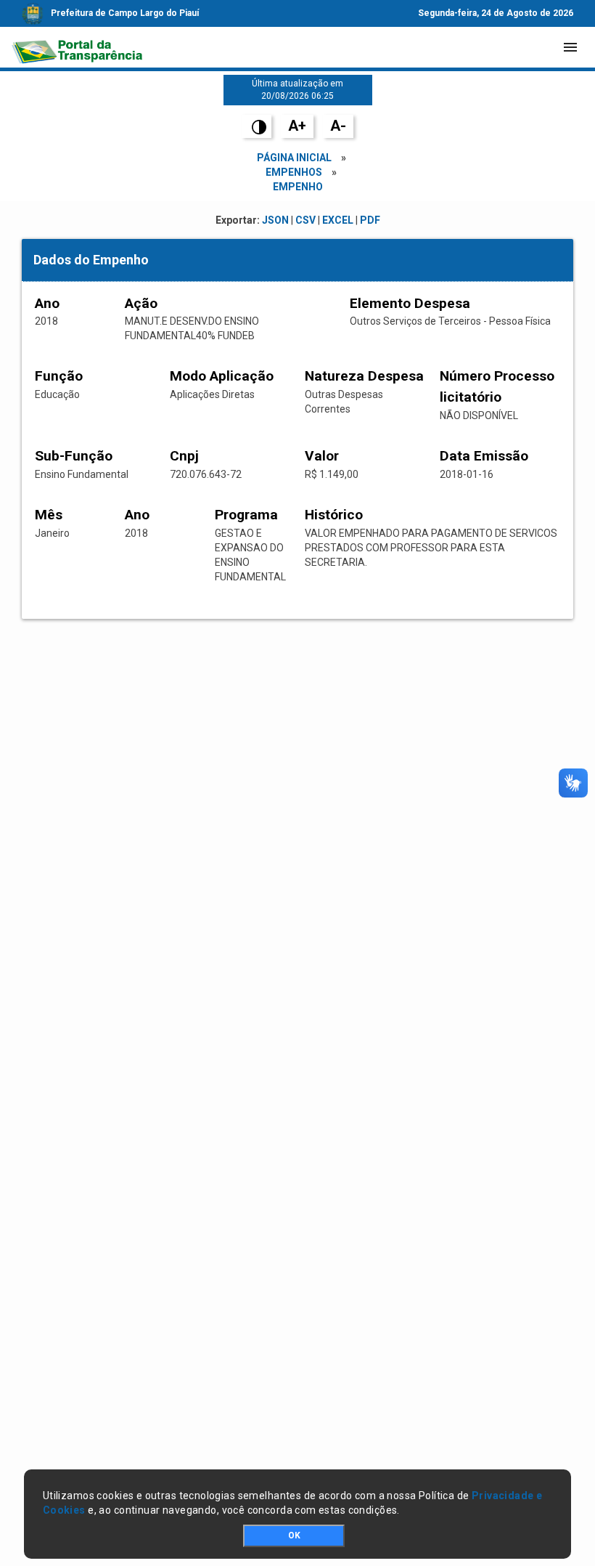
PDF (370, 220)
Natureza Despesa (364, 376)
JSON (275, 220)
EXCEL (337, 220)
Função (59, 376)
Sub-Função (73, 455)
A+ (297, 125)
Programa (246, 514)
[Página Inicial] (77, 47)
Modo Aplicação (222, 376)
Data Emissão (484, 455)
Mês (48, 514)
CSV (305, 220)
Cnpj (184, 455)
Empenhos (294, 172)
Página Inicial (294, 157)
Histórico (334, 514)
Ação (141, 303)
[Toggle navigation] (570, 47)
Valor (322, 455)
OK (294, 1535)
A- (338, 125)
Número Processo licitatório (497, 386)
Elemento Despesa (410, 303)
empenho (298, 186)
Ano (47, 303)
